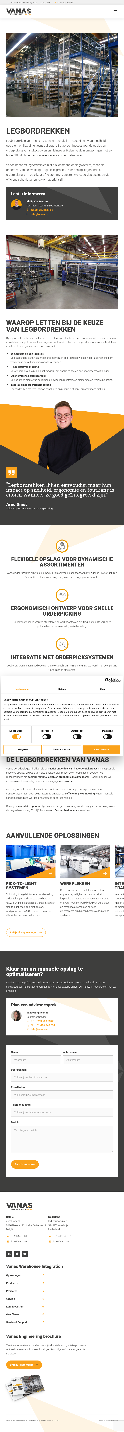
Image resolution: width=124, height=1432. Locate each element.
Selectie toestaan (62, 749)
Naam (14, 1052)
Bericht (15, 1122)
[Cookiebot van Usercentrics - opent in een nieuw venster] (107, 680)
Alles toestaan (101, 749)
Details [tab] (62, 689)
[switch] (46, 736)
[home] (18, 11)
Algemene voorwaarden (108, 1420)
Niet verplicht (107, 1104)
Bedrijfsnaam (19, 1069)
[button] (115, 11)
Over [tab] (102, 689)
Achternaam (70, 1052)
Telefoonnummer (21, 1104)
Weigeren (23, 749)
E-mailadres (18, 1087)
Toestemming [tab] (21, 689)
